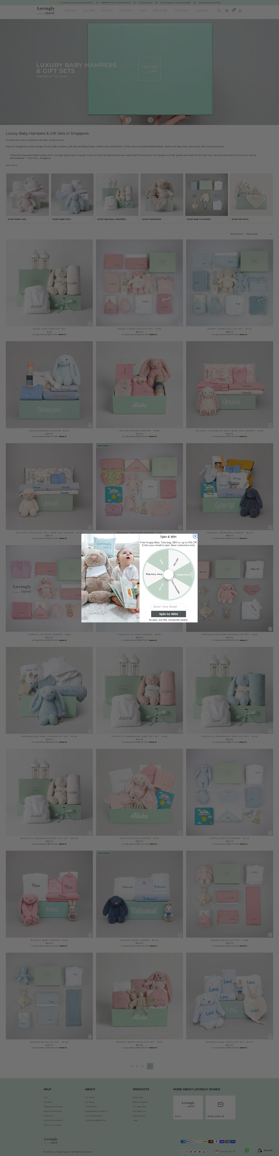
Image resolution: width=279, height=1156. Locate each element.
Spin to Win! (168, 614)
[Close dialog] (195, 536)
